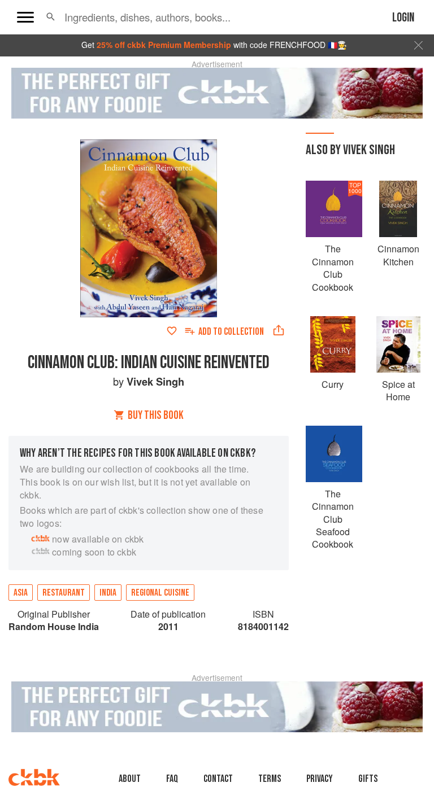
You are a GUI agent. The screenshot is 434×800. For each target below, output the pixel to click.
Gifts (367, 779)
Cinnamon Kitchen (398, 255)
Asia (21, 592)
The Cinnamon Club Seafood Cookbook (333, 519)
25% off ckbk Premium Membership (164, 44)
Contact (218, 779)
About (130, 779)
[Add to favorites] (172, 331)
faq (172, 779)
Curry (333, 384)
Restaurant (63, 592)
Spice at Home (398, 390)
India (107, 592)
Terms (269, 779)
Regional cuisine (160, 592)
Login (403, 17)
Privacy (319, 779)
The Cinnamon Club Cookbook (333, 267)
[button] (50, 17)
